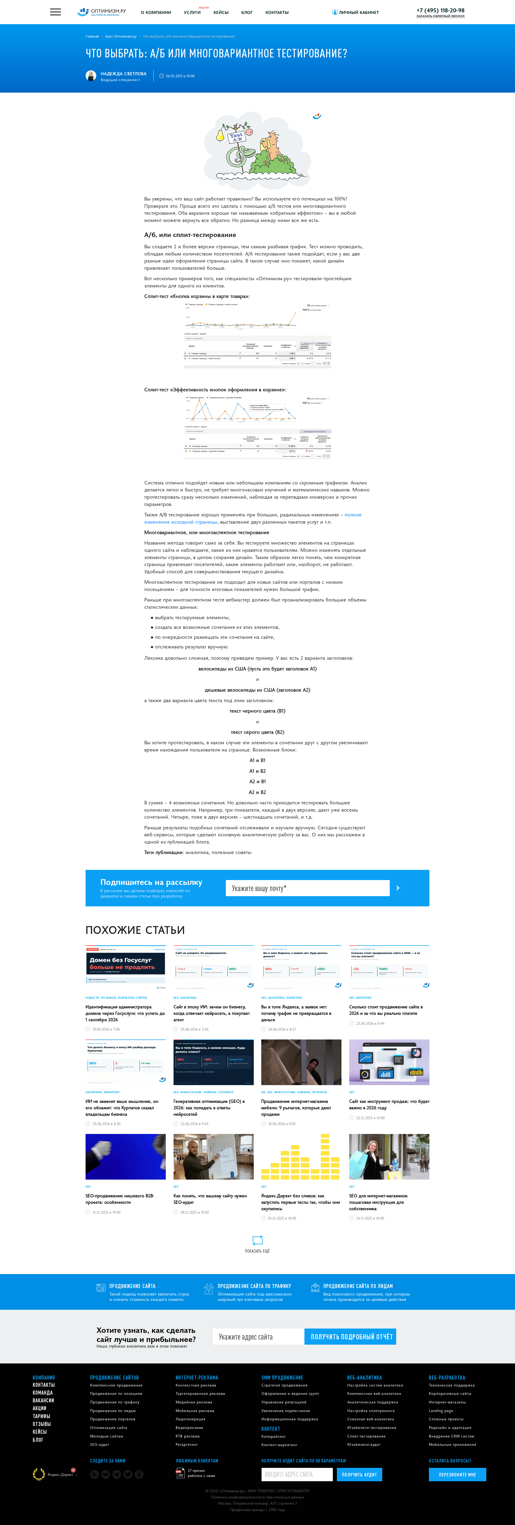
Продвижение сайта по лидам (358, 1285)
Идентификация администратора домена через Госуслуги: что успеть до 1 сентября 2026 (125, 1013)
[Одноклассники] (139, 1474)
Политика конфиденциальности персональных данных (257, 1497)
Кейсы (221, 12)
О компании (156, 12)
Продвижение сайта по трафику (254, 1285)
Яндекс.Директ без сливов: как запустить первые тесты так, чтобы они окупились (300, 1202)
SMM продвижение (283, 1377)
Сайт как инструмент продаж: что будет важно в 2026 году (389, 1104)
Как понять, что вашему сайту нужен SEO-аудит (210, 1198)
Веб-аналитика (364, 1377)
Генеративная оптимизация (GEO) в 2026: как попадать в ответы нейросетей (209, 1107)
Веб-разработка (447, 1377)
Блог (247, 12)
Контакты (277, 12)
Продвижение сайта (132, 1285)
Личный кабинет (359, 12)
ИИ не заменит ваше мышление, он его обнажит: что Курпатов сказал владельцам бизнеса (122, 1107)
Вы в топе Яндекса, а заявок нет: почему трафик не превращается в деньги (296, 1013)
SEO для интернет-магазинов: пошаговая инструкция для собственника (378, 1202)
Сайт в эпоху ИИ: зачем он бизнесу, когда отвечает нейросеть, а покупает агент (212, 1013)
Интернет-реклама (197, 1377)
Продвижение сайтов (114, 1377)
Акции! (204, 7)
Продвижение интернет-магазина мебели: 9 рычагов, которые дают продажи (296, 1107)
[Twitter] (127, 1474)
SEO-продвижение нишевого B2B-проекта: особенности (120, 1198)
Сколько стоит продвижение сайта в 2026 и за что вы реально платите (386, 1009)
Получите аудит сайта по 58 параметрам (304, 1461)
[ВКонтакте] (105, 1474)
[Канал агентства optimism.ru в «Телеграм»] (116, 1474)
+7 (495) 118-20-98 (441, 10)
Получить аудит (359, 1474)
